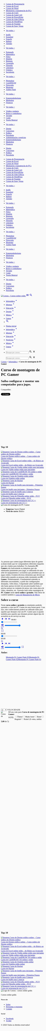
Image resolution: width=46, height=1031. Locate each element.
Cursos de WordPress (14, 22)
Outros (10, 347)
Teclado (9, 116)
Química (9, 70)
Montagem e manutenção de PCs (18, 11)
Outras (10, 318)
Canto (8, 118)
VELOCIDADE (13, 710)
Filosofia (9, 65)
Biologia (9, 61)
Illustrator (9, 87)
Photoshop (10, 81)
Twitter (8, 1021)
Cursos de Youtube (13, 24)
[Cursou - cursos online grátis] (13, 296)
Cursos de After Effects (15, 19)
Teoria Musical (11, 120)
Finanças (9, 103)
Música (10, 315)
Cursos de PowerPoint (14, 17)
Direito (8, 129)
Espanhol (9, 37)
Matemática (10, 54)
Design (10, 312)
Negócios (11, 340)
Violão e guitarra (12, 111)
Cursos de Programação (15, 4)
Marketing (10, 100)
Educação (11, 308)
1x (2, 628)
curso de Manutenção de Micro (28, 595)
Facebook (9, 1018)
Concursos (10, 131)
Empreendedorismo (13, 98)
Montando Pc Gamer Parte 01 (17, 657)
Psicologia (10, 135)
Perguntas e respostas (14, 1007)
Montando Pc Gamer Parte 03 (29, 659)
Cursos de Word (12, 8)
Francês (9, 39)
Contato (9, 1009)
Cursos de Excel (12, 6)
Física (8, 57)
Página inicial (11, 326)
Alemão (9, 44)
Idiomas (10, 305)
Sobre (8, 1004)
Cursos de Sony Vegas (14, 26)
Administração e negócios (16, 137)
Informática (12, 301)
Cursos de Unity (12, 13)
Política (9, 133)
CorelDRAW (11, 83)
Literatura (9, 68)
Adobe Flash (11, 90)
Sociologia (10, 72)
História (9, 59)
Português (10, 52)
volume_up (2, 624)
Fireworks (10, 85)
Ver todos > (10, 31)
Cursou (4, 362)
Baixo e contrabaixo (13, 113)
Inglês (8, 35)
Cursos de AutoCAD (14, 15)
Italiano (9, 41)
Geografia (10, 63)
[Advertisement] (23, 420)
